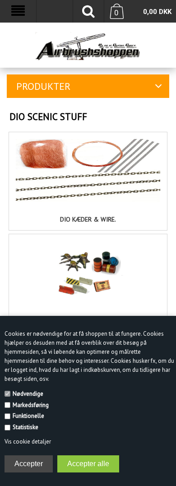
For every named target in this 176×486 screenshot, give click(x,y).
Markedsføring (31, 405)
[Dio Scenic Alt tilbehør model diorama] (88, 272)
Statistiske (25, 427)
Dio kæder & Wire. (88, 219)
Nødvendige (28, 394)
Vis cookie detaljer (28, 441)
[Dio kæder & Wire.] (88, 170)
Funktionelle (28, 416)
